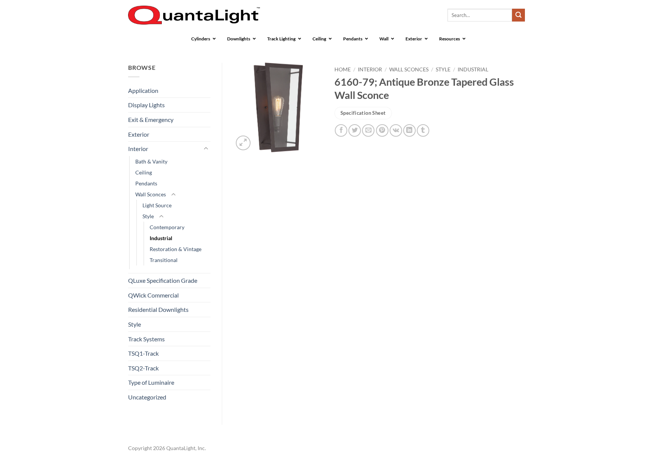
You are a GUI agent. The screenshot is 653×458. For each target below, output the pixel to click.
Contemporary (167, 227)
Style (148, 216)
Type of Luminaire (151, 382)
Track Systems (146, 338)
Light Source (157, 205)
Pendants (146, 183)
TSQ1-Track (143, 353)
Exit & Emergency (150, 119)
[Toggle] (205, 148)
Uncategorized (147, 397)
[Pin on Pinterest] (382, 130)
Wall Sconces (150, 194)
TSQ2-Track (143, 368)
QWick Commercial (153, 295)
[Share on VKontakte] (396, 130)
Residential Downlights (158, 309)
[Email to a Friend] (368, 130)
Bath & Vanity (151, 161)
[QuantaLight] (194, 15)
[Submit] (518, 15)
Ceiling (143, 172)
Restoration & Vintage (175, 249)
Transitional (164, 260)
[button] (243, 143)
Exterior (138, 134)
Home (342, 69)
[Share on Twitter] (354, 130)
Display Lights (146, 104)
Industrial (161, 238)
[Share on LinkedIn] (409, 130)
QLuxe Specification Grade (162, 280)
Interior (138, 148)
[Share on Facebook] (341, 130)
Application (143, 90)
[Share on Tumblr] (423, 130)
